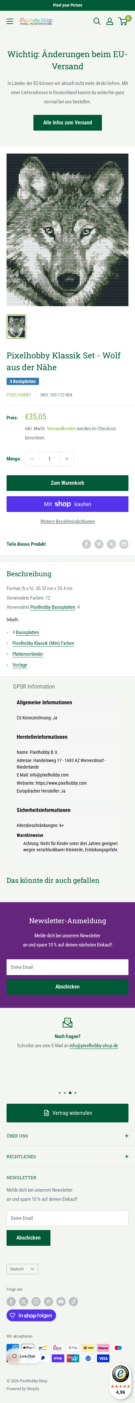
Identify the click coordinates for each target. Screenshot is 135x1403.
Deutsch (17, 1268)
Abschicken (67, 987)
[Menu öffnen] (10, 21)
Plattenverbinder (27, 654)
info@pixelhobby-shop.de (93, 1046)
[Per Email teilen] (123, 544)
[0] (123, 21)
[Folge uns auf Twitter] (23, 1301)
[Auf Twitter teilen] (111, 544)
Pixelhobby (19, 394)
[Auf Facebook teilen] (86, 544)
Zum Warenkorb (67, 483)
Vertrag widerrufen (72, 1113)
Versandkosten (61, 429)
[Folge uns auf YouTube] (61, 1301)
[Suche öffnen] (97, 21)
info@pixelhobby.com (49, 774)
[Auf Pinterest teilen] (99, 544)
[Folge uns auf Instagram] (36, 1301)
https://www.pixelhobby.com (61, 783)
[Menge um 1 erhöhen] (67, 459)
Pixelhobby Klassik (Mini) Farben (43, 643)
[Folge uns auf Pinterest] (48, 1301)
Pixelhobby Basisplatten (52, 607)
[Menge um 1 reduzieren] (32, 459)
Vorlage (19, 665)
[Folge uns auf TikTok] (73, 1301)
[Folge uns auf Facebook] (11, 1301)
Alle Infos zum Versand (67, 122)
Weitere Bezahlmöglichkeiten (67, 521)
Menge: (14, 459)
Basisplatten (27, 632)
